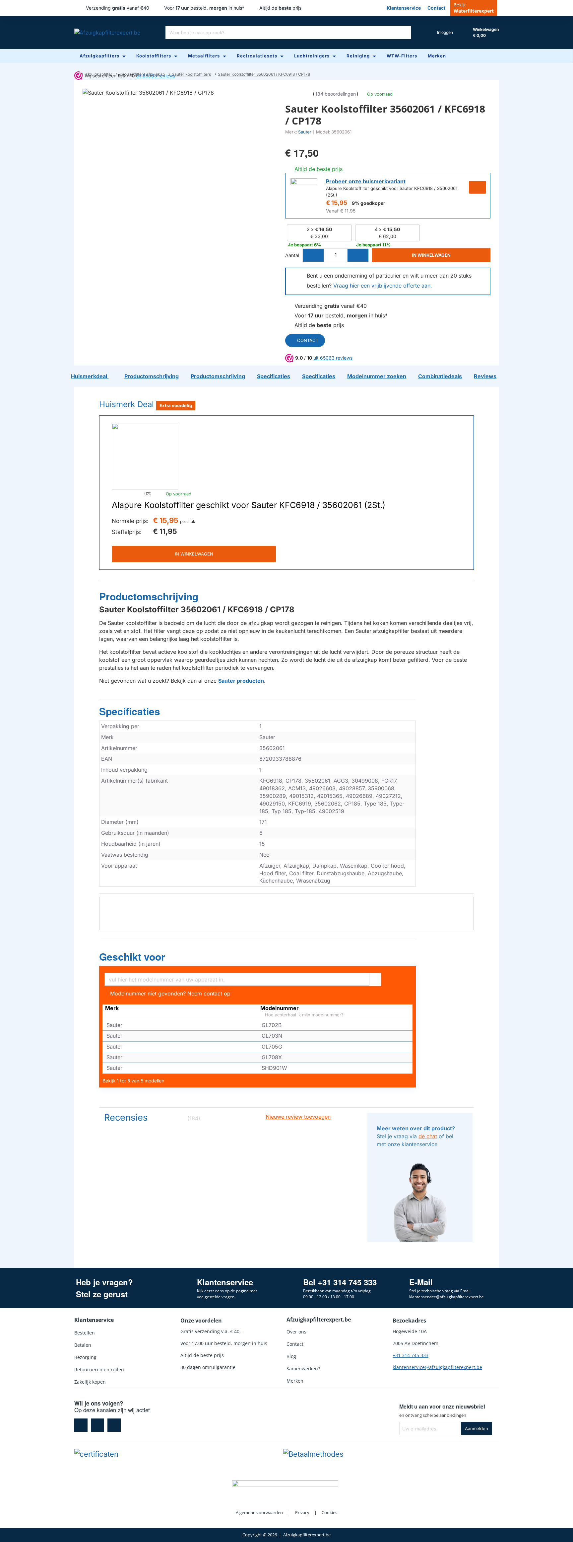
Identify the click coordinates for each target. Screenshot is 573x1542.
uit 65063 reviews (332, 358)
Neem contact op (208, 993)
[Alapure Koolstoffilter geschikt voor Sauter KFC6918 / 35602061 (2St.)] (145, 456)
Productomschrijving (148, 596)
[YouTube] (114, 1425)
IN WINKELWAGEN (194, 554)
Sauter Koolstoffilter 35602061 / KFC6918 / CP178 (264, 74)
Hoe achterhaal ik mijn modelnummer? (304, 1015)
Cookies (329, 1512)
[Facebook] (81, 1425)
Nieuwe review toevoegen (298, 1116)
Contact (307, 340)
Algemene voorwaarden (259, 1512)
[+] (357, 255)
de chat (427, 1136)
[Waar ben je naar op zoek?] (404, 32)
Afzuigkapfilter (98, 74)
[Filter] (375, 978)
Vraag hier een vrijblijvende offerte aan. (382, 285)
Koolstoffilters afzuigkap (142, 74)
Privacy (302, 1512)
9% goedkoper (368, 203)
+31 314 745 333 (410, 1355)
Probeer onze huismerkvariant (366, 181)
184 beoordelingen (335, 94)
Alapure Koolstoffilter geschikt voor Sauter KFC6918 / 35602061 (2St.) (248, 505)
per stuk (187, 521)
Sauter (304, 131)
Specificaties (129, 711)
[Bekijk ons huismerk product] (303, 191)
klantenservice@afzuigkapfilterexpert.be (437, 1367)
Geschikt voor (132, 957)
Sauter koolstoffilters (191, 74)
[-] (313, 255)
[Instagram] (97, 1425)
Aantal (292, 255)
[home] (76, 74)
